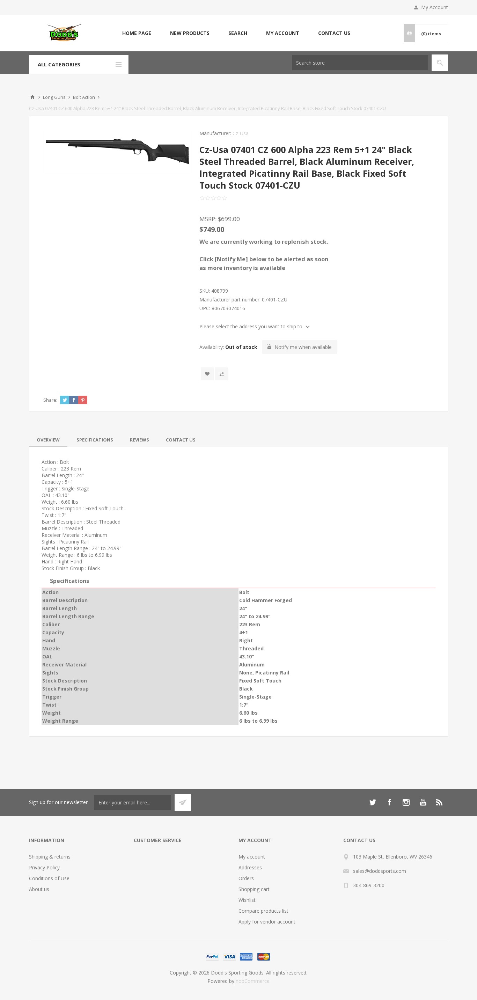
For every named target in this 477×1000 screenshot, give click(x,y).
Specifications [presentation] (94, 440)
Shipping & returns (50, 856)
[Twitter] (372, 802)
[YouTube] (422, 802)
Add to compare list (221, 373)
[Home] (32, 97)
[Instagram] (406, 802)
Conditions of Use (49, 878)
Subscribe (183, 802)
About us (39, 889)
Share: (50, 400)
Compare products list (263, 910)
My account (282, 33)
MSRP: (208, 219)
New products (190, 33)
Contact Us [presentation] (181, 440)
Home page (136, 33)
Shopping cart (254, 889)
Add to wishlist (207, 373)
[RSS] (439, 802)
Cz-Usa (241, 133)
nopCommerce (253, 981)
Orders (246, 878)
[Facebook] (389, 802)
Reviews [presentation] (139, 440)
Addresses (250, 867)
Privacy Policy (44, 867)
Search (237, 33)
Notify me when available (303, 347)
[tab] (48, 439)
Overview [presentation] (48, 440)
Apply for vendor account (267, 921)
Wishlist (247, 900)
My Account (434, 7)
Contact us (334, 33)
